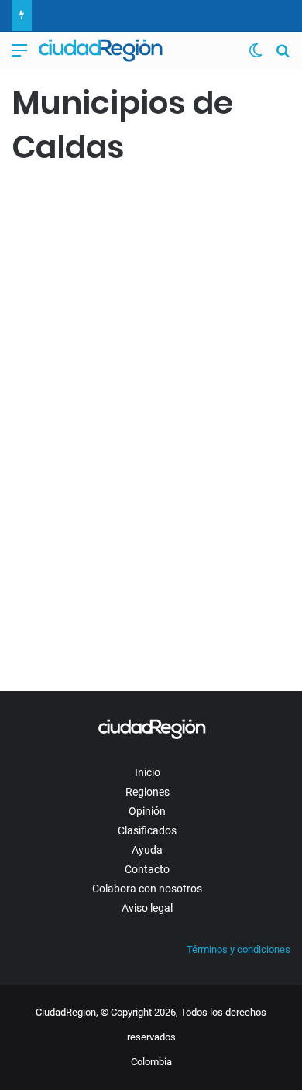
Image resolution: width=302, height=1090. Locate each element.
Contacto (147, 869)
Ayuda (147, 850)
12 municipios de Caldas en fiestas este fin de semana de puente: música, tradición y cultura (139, 286)
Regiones (147, 792)
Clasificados (147, 830)
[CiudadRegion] (101, 50)
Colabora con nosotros (147, 888)
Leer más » (57, 628)
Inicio (147, 772)
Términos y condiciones (238, 949)
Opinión (147, 811)
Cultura (35, 202)
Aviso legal (147, 908)
